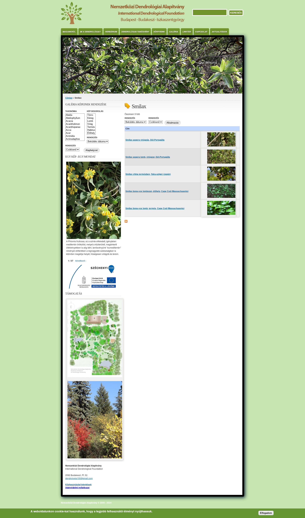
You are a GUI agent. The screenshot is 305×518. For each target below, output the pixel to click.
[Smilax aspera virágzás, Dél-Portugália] (221, 145)
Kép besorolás (95, 111)
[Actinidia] (75, 136)
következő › (80, 260)
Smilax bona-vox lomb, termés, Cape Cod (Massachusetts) (154, 208)
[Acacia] (75, 121)
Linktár (187, 31)
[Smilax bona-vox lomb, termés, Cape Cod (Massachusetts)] (221, 213)
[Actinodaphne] (75, 139)
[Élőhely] (91, 133)
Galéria (173, 31)
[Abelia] (75, 115)
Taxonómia (71, 111)
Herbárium (111, 31)
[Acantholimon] (75, 124)
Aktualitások (219, 31)
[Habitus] (91, 130)
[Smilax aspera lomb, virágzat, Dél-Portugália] (221, 162)
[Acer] (75, 133)
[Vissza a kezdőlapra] (122, 23)
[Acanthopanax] (75, 127)
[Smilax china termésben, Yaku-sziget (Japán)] (221, 179)
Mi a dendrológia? (90, 31)
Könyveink (159, 31)
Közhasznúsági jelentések (78, 484)
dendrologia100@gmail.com (79, 478)
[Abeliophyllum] (75, 118)
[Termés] (91, 127)
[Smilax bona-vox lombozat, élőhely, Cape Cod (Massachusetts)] (221, 196)
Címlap (68, 97)
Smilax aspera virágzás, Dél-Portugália (145, 139)
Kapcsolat (201, 31)
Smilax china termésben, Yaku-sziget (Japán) (148, 174)
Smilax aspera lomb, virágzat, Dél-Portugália (147, 156)
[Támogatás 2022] (94, 376)
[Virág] (91, 124)
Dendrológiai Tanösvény (135, 31)
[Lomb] (91, 121)
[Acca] (75, 130)
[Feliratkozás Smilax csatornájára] (126, 221)
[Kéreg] (91, 118)
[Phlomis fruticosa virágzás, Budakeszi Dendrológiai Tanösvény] (93, 237)
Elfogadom (266, 513)
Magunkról (69, 31)
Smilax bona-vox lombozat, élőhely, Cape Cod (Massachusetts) (157, 191)
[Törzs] (91, 115)
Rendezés (130, 118)
